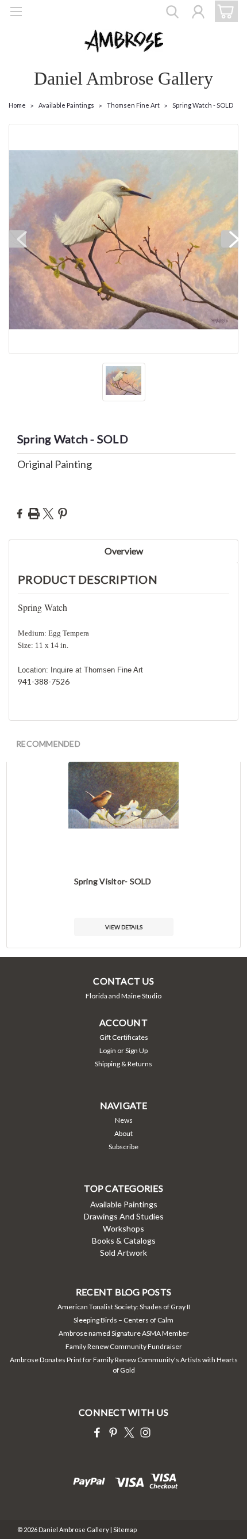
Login (107, 1050)
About (123, 1133)
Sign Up (136, 1050)
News (124, 1120)
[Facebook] (19, 513)
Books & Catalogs (124, 1240)
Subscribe (123, 1146)
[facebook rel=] (97, 1432)
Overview (124, 550)
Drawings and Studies (124, 1216)
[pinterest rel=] (113, 1432)
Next (229, 239)
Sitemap (125, 1529)
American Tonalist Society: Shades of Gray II (123, 1306)
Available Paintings (66, 105)
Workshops (123, 1228)
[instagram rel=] (145, 1432)
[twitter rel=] (129, 1432)
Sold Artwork (123, 1252)
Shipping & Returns (123, 1063)
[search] (172, 13)
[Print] (34, 513)
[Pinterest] (62, 513)
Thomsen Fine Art (133, 105)
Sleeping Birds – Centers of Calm (123, 1320)
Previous (17, 239)
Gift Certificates (123, 1037)
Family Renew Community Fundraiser (123, 1346)
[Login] (198, 13)
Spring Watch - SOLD (202, 105)
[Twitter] (48, 513)
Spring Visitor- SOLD (113, 881)
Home (17, 105)
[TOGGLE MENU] (16, 13)
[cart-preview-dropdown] (223, 11)
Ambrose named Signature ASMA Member (124, 1333)
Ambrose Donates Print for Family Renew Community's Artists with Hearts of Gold (124, 1364)
